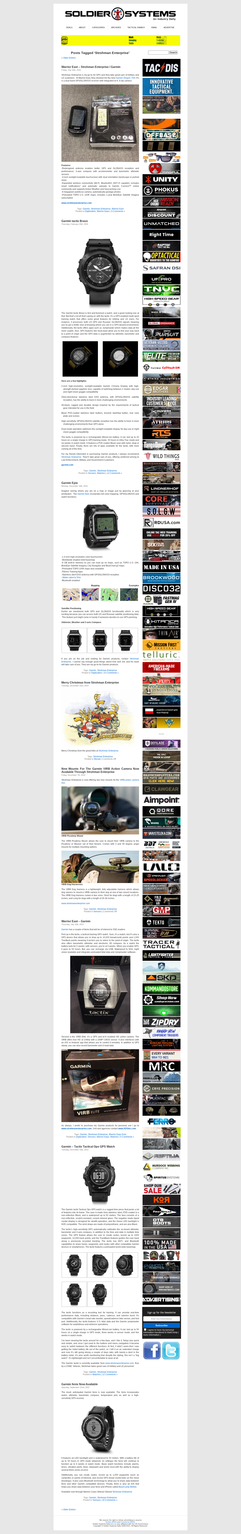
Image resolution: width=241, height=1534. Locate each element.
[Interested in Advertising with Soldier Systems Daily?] (161, 1304)
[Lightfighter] (161, 960)
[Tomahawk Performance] (161, 1282)
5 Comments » (127, 1137)
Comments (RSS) (128, 1522)
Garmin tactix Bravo (74, 221)
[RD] (161, 527)
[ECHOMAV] (161, 228)
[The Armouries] (161, 860)
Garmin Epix (69, 482)
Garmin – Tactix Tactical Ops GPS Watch (88, 1146)
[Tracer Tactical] (161, 949)
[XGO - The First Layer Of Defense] (161, 1249)
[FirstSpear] (161, 1216)
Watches (101, 473)
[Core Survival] (161, 505)
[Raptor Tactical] (161, 251)
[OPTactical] (161, 262)
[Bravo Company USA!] (161, 783)
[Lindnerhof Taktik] (161, 494)
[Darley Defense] (161, 239)
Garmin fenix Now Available (79, 1384)
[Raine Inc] (161, 727)
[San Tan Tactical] (161, 672)
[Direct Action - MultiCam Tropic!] (161, 716)
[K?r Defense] (161, 1205)
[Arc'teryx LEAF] (161, 1149)
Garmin (86, 209)
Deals (69, 27)
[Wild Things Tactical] (161, 461)
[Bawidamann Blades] (161, 472)
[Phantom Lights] (120, 45)
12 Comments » (114, 473)
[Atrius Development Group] (161, 427)
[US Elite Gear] (161, 350)
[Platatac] (161, 1104)
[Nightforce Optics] (161, 1238)
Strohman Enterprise (101, 209)
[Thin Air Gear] (161, 639)
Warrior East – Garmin (76, 921)
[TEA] (161, 894)
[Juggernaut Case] (161, 772)
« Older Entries (68, 58)
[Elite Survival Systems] (161, 361)
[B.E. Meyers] (161, 1016)
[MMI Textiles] (161, 761)
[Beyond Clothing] (161, 317)
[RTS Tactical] (161, 439)
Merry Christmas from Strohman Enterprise (90, 682)
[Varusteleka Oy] (161, 838)
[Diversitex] (161, 738)
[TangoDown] (161, 450)
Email (154, 27)
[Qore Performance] (161, 816)
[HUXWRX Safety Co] (161, 416)
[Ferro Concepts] (161, 1126)
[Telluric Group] (161, 661)
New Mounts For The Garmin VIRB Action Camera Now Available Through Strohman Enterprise (100, 770)
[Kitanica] (161, 628)
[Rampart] (161, 405)
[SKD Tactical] (161, 982)
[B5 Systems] (161, 151)
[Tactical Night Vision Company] (161, 295)
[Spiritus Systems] (161, 1182)
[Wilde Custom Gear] (161, 572)
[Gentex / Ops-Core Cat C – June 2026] (161, 705)
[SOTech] (161, 938)
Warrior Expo (103, 211)
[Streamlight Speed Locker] (161, 883)
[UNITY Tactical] (161, 184)
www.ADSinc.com (127, 1128)
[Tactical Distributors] (161, 77)
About (82, 27)
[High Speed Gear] (161, 306)
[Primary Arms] (161, 1194)
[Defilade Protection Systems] (161, 750)
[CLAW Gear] (161, 794)
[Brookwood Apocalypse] (161, 583)
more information (151, 1335)
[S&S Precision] (161, 1004)
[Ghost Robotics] (161, 1271)
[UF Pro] (161, 284)
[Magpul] (161, 173)
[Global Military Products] (161, 916)
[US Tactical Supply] (161, 162)
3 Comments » (118, 211)
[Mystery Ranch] (161, 129)
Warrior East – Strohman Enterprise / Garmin (90, 66)
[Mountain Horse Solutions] (161, 971)
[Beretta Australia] (161, 849)
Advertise (169, 27)
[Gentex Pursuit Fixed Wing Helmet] (161, 339)
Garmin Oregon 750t (125, 78)
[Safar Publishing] (161, 1060)
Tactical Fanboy (136, 27)
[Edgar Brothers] (161, 394)
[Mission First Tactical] (161, 650)
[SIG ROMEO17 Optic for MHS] (161, 483)
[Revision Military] (162, 1137)
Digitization (90, 211)
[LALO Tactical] (161, 871)
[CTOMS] (161, 538)
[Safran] (161, 273)
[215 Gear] (161, 560)
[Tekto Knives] (161, 927)
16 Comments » (109, 1500)
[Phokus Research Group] (161, 195)
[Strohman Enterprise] (161, 805)
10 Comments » (111, 673)
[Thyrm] (162, 372)
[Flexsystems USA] (161, 1260)
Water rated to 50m (72, 577)
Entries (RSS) (111, 1522)
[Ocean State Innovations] (161, 694)
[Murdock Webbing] (161, 1171)
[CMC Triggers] (161, 1038)
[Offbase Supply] (161, 140)
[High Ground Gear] (161, 206)
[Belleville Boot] (161, 113)
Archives (116, 27)
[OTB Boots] (161, 1227)
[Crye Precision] (161, 1093)
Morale (97, 759)
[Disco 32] (161, 594)
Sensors (92, 473)
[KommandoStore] (161, 993)
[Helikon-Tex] (161, 549)
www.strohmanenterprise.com (76, 203)
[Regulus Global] (161, 1082)
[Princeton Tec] (161, 1049)
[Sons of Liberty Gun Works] (161, 516)
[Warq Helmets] (161, 827)
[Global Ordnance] (161, 328)
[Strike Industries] (161, 383)
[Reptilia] (161, 1160)
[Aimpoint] (161, 217)
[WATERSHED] (161, 1027)
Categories (98, 27)
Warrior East (117, 209)
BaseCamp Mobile (128, 1487)
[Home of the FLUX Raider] (161, 683)
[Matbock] (161, 1293)
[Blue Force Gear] (161, 95)
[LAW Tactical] (161, 905)
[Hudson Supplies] (161, 605)
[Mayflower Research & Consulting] (161, 1071)
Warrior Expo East (117, 1134)
